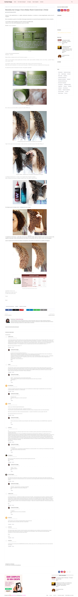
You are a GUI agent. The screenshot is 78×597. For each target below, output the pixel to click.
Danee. (9, 403)
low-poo (66, 93)
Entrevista (69, 86)
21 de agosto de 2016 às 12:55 (12, 528)
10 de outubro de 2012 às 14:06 (12, 365)
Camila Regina (11, 474)
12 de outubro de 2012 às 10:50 (12, 475)
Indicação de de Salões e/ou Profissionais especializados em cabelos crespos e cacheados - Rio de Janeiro (67, 49)
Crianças (65, 86)
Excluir (13, 347)
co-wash (66, 91)
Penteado (68, 79)
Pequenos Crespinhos (66, 89)
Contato (54, 595)
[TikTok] (70, 572)
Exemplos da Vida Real (62, 79)
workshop (59, 89)
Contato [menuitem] (41, 1)
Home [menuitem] (15, 1)
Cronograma (60, 84)
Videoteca (65, 75)
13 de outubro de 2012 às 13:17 (15, 445)
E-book (50, 595)
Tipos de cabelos (61, 91)
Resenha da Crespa (23, 306)
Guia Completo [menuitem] (35, 1)
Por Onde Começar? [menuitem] (22, 1)
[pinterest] (62, 10)
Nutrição (16, 306)
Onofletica (10, 455)
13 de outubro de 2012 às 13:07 (15, 375)
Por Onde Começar (61, 595)
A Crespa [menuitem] (29, 1)
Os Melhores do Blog (67, 84)
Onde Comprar (60, 93)
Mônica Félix (60, 75)
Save (22, 309)
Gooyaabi (24, 595)
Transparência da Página (69, 595)
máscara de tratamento (14, 6)
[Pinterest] (67, 572)
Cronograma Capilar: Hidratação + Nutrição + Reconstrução (66, 41)
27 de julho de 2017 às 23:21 (12, 541)
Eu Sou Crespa (8, 2)
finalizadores (60, 72)
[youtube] (68, 10)
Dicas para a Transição (62, 82)
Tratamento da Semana (62, 77)
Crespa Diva (60, 86)
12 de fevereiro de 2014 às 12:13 (12, 518)
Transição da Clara (65, 55)
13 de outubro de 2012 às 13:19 (15, 508)
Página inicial (7, 6)
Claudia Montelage (9, 12)
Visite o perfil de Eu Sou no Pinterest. (64, 32)
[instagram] (65, 10)
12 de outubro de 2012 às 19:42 (12, 494)
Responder (9, 347)
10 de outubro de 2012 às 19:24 (12, 386)
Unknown (10, 517)
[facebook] (59, 10)
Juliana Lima (10, 336)
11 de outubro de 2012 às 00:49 (12, 428)
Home (47, 595)
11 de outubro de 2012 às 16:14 (12, 456)
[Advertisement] (37, 582)
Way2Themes (14, 595)
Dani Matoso (10, 385)
